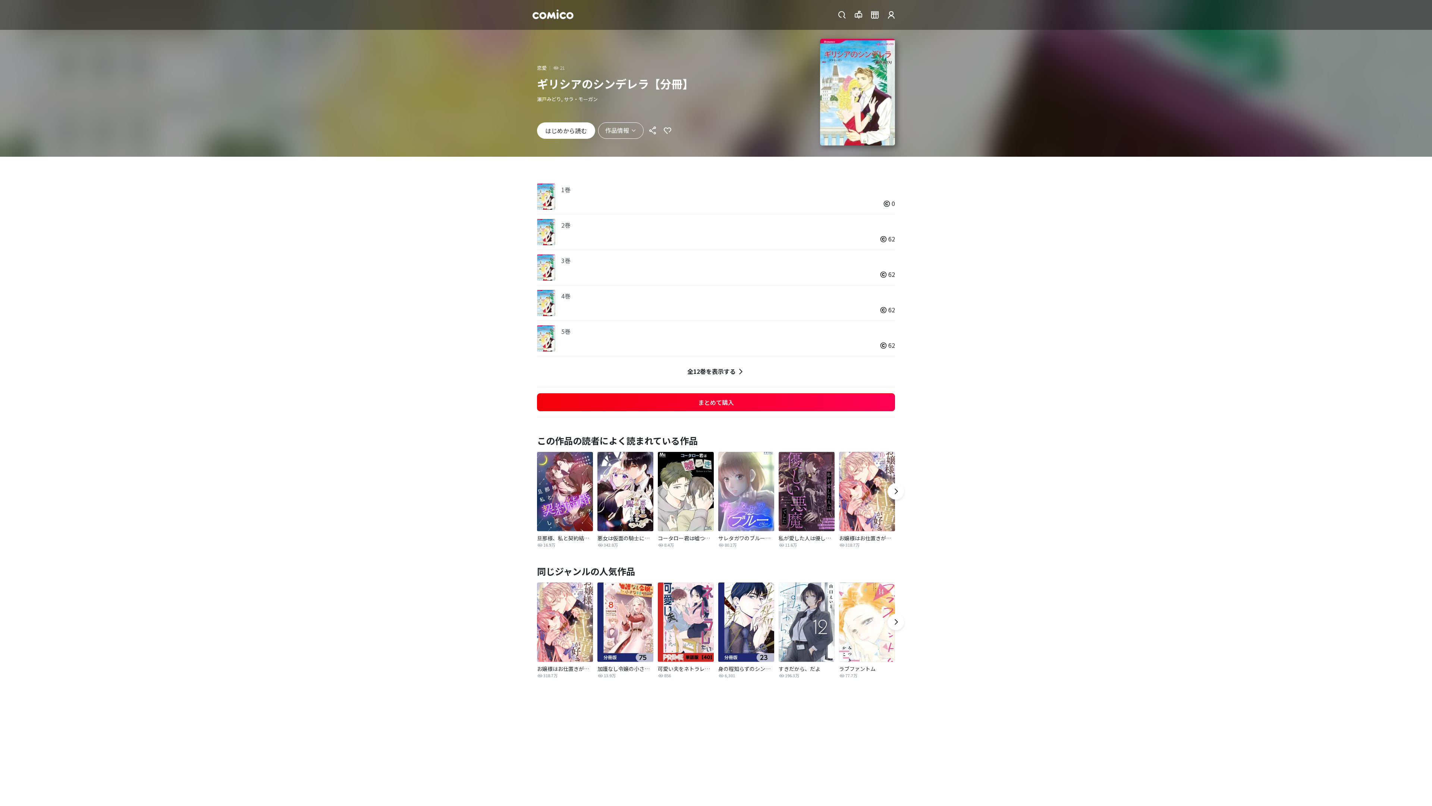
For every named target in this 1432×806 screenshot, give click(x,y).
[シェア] (653, 131)
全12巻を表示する (711, 371)
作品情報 (617, 130)
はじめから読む (566, 130)
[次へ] (896, 491)
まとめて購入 (716, 402)
